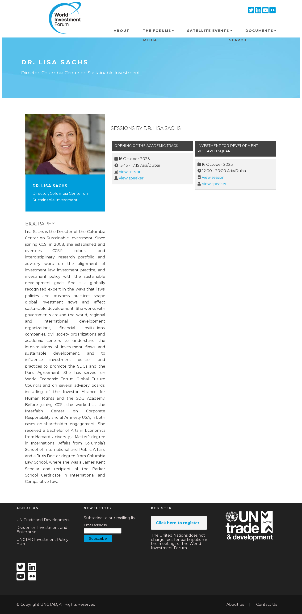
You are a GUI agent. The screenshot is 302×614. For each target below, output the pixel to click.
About (122, 31)
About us (235, 604)
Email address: (95, 525)
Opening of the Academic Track (146, 146)
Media (150, 40)
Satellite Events (208, 31)
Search (238, 40)
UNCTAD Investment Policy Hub (42, 541)
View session (130, 172)
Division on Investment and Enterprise (42, 529)
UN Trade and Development (43, 520)
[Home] (63, 9)
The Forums (157, 31)
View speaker (131, 178)
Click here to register (177, 523)
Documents (259, 31)
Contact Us (266, 604)
